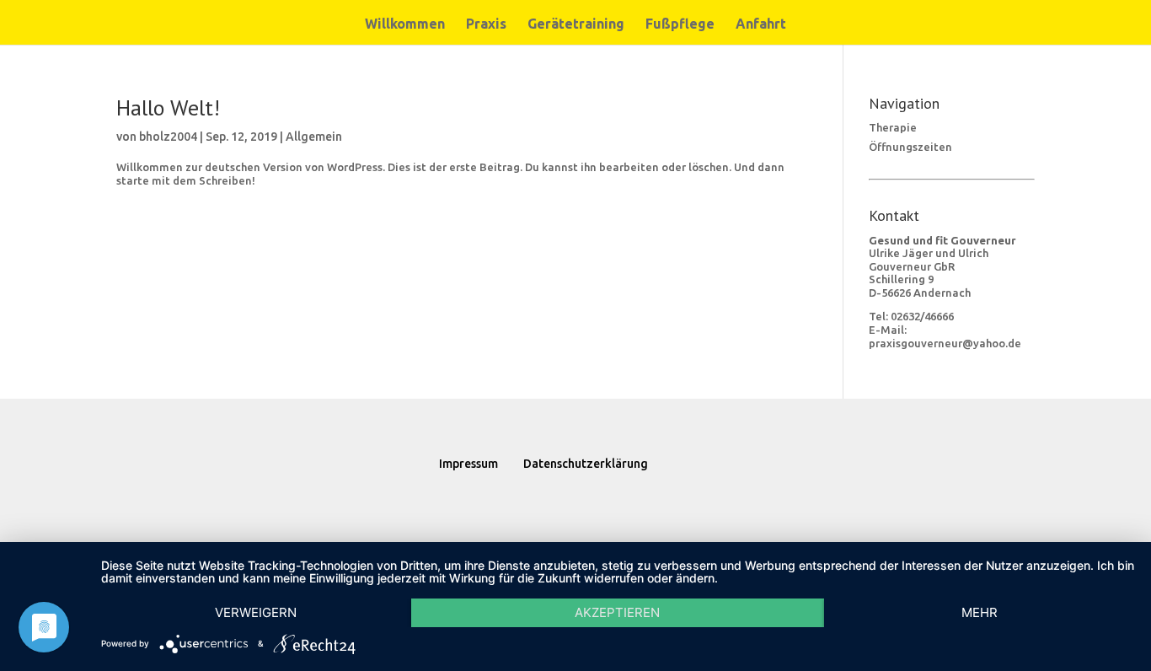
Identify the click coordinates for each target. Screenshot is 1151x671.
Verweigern (256, 612)
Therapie (893, 127)
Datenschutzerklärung (585, 463)
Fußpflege (680, 24)
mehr (979, 612)
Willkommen (405, 24)
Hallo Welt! (168, 107)
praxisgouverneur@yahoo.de (945, 343)
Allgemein (314, 136)
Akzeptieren (617, 612)
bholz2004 (168, 136)
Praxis (486, 24)
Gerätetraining (575, 24)
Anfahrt (761, 24)
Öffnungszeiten (910, 147)
